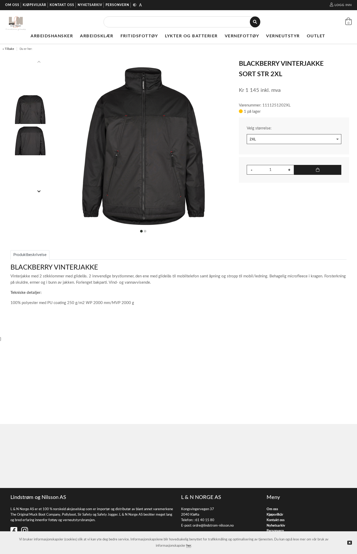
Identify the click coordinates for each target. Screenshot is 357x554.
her (188, 545)
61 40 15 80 (204, 520)
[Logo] (16, 22)
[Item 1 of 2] (30, 126)
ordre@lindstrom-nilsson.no (213, 525)
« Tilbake (8, 48)
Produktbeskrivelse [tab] (30, 255)
